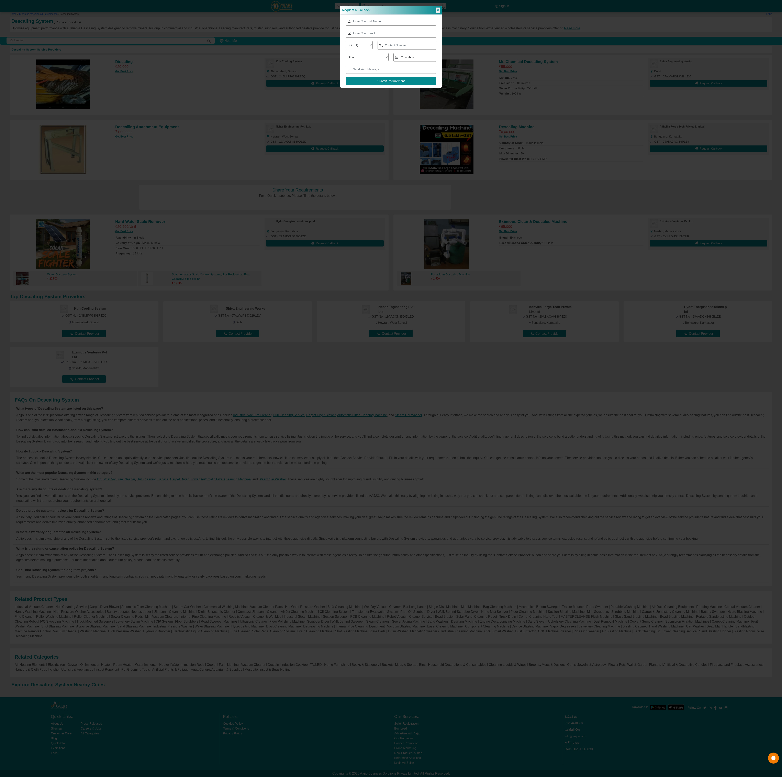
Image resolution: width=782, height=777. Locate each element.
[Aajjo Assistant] (773, 758)
